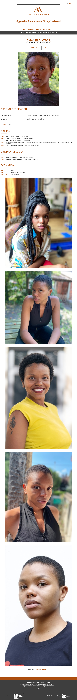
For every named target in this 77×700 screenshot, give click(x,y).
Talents (38, 29)
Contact (35, 48)
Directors (46, 32)
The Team (30, 29)
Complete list (53, 32)
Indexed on (10, 696)
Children (34, 32)
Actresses (28, 32)
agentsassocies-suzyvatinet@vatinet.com (38, 686)
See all (37, 669)
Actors (22, 32)
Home (23, 29)
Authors (40, 32)
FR (67, 3)
